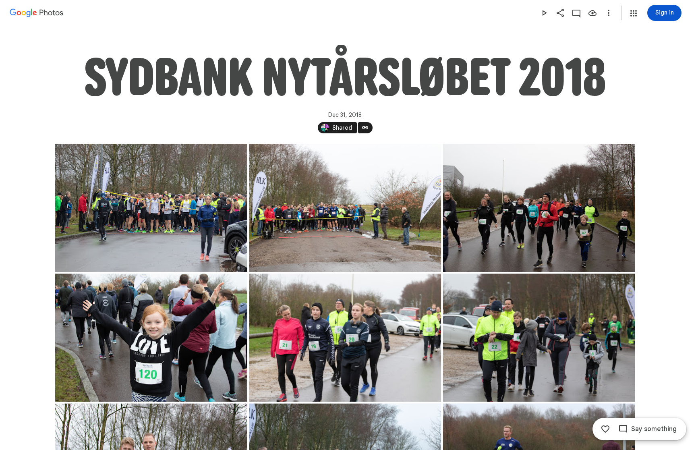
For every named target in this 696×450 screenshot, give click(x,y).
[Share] (560, 13)
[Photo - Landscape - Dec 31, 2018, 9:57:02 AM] (151, 208)
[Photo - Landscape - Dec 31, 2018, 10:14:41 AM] (539, 338)
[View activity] (576, 13)
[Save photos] (592, 13)
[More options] (609, 13)
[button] (634, 13)
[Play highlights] (544, 13)
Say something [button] (654, 429)
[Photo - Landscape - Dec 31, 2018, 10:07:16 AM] (345, 208)
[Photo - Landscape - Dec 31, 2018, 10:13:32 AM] (539, 208)
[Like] (605, 429)
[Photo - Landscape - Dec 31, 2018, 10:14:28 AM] (151, 338)
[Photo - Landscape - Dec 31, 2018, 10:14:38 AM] (345, 338)
